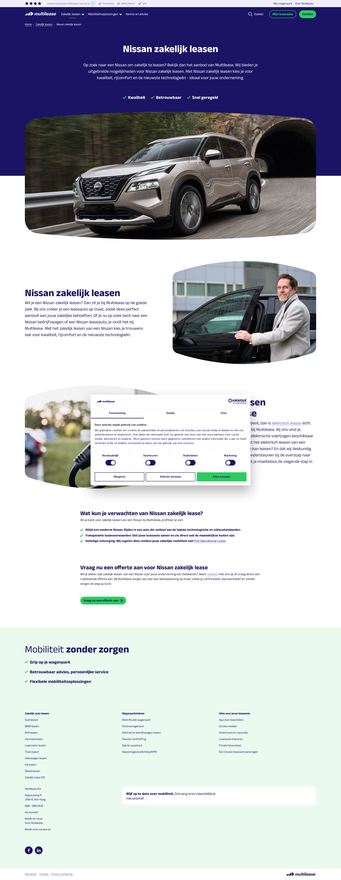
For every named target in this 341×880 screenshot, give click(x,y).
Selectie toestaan (170, 476)
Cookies (44, 874)
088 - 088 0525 (34, 805)
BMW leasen (32, 726)
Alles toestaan (221, 476)
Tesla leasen (32, 751)
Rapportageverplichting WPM (139, 751)
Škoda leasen (32, 770)
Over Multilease (304, 3)
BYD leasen (31, 732)
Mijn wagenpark (282, 3)
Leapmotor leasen (35, 745)
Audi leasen (31, 719)
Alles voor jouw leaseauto (234, 713)
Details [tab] (170, 413)
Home (28, 24)
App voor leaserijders (231, 719)
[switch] (150, 463)
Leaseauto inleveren (231, 738)
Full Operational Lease (210, 541)
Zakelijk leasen (44, 24)
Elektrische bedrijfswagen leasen (141, 732)
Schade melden (228, 726)
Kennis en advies (137, 14)
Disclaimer (31, 874)
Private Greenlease (230, 745)
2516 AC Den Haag (35, 799)
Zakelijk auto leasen (37, 713)
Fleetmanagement (133, 726)
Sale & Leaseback (132, 745)
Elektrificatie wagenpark (136, 719)
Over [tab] (224, 413)
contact (212, 574)
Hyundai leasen (34, 738)
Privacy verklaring (61, 874)
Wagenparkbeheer (133, 713)
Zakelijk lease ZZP (35, 777)
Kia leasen (31, 764)
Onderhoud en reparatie (233, 732)
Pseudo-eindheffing (134, 738)
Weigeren (119, 476)
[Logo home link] (43, 14)
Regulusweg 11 (33, 795)
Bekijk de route (34, 818)
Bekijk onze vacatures (38, 829)
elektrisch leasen (287, 423)
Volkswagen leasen (36, 758)
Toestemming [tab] (117, 413)
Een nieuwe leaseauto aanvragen (238, 751)
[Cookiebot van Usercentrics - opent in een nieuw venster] (231, 401)
